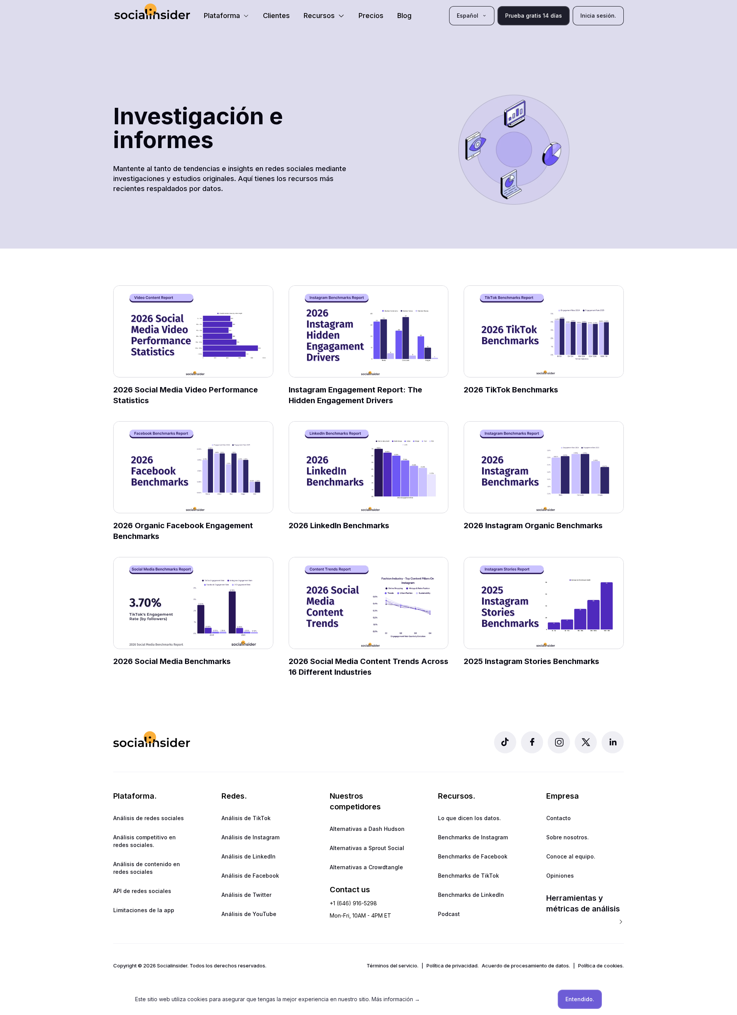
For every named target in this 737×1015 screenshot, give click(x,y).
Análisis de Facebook (250, 875)
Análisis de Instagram (250, 837)
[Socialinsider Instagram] (559, 742)
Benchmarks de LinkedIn (471, 894)
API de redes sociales (142, 891)
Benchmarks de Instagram (473, 837)
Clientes (276, 16)
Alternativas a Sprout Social (367, 848)
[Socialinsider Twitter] (586, 742)
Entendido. (579, 999)
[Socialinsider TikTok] (505, 742)
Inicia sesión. (598, 15)
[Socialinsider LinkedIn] (612, 742)
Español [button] (467, 15)
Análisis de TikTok (246, 818)
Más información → (396, 999)
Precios (371, 16)
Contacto (558, 818)
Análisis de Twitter (246, 894)
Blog (404, 16)
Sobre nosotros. (567, 837)
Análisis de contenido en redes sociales (146, 868)
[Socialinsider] (152, 11)
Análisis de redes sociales (148, 818)
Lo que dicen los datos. (469, 818)
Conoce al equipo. (570, 856)
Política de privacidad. (452, 965)
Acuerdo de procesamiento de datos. (526, 965)
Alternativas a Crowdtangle (366, 867)
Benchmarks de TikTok (468, 875)
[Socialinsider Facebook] (532, 742)
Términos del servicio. (392, 965)
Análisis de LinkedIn (248, 856)
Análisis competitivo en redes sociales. (144, 841)
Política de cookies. (601, 965)
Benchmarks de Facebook (472, 856)
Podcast (449, 914)
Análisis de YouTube (248, 914)
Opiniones (560, 875)
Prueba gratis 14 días (533, 15)
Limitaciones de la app (143, 910)
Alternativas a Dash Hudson (367, 829)
